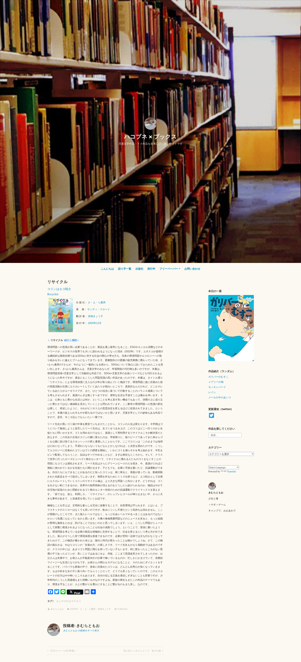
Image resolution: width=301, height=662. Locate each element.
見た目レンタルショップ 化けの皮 (142, 651)
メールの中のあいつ (219, 397)
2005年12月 (94, 323)
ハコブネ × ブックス (150, 136)
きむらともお (57, 609)
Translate (231, 471)
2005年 (74, 609)
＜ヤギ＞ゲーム (217, 504)
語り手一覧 (124, 268)
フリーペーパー (168, 268)
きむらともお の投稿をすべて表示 (81, 630)
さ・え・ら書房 (97, 302)
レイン (212, 392)
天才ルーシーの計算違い (63, 651)
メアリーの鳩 (215, 381)
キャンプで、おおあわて (222, 510)
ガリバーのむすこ (218, 376)
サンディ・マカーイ (98, 309)
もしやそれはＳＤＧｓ (68, 601)
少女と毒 (213, 498)
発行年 (151, 268)
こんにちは (107, 268)
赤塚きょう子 (95, 316)
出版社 (139, 268)
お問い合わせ (192, 268)
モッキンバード (217, 387)
